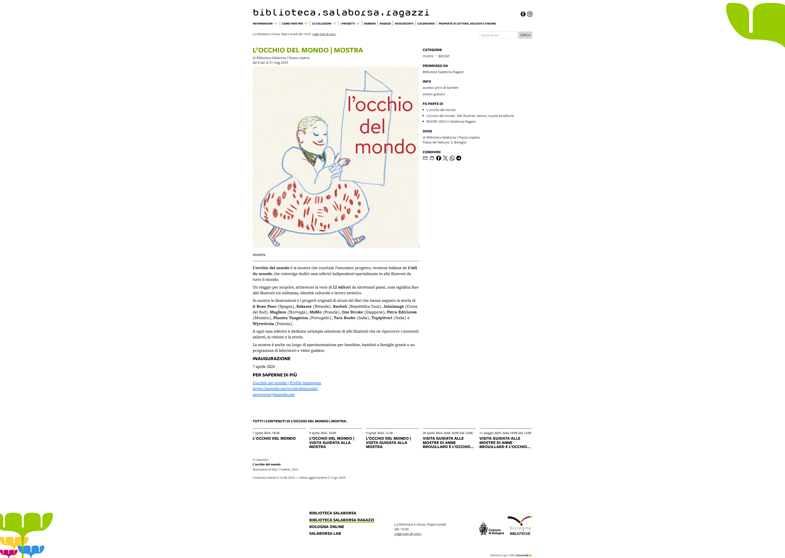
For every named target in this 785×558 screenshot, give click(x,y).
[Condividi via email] (425, 158)
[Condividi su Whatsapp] (452, 158)
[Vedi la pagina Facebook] (523, 14)
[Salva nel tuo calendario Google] (432, 158)
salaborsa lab (325, 533)
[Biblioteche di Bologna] (520, 524)
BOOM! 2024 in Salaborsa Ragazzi (451, 121)
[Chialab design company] (511, 552)
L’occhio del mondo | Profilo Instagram (287, 382)
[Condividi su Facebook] (438, 158)
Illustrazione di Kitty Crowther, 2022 (275, 464)
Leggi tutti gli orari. (324, 34)
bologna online (326, 527)
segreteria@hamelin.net (274, 394)
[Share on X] (445, 158)
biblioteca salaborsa (332, 513)
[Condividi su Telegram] (458, 158)
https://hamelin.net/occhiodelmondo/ (285, 388)
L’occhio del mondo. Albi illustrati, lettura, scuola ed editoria (470, 115)
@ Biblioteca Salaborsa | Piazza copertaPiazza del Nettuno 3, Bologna (451, 139)
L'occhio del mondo (441, 109)
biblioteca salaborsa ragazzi (341, 520)
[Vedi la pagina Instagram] (529, 14)
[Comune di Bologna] (491, 529)
